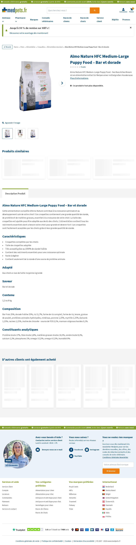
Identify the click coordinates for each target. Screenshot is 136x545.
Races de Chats (42, 512)
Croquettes (41, 47)
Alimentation (30, 47)
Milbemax (72, 494)
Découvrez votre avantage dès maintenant (29, 33)
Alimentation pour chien (45, 490)
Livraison (5, 494)
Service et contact (9, 509)
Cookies (68, 541)
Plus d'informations (79, 78)
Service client (7, 486)
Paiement (5, 501)
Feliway (72, 505)
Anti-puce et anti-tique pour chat (48, 501)
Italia (107, 512)
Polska (108, 516)
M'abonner (111, 471)
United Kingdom (112, 498)
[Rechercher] (94, 10)
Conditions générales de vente (28, 541)
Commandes (7, 498)
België (108, 494)
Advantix (72, 498)
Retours (5, 505)
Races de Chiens (42, 509)
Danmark (109, 505)
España (108, 509)
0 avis (83, 67)
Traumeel (72, 501)
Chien (22, 47)
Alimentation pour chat (44, 494)
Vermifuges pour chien (44, 505)
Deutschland (110, 490)
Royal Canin (73, 486)
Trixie (71, 509)
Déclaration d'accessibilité (84, 541)
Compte (5, 490)
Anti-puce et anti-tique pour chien (48, 498)
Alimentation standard (55, 47)
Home (16, 47)
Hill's (71, 490)
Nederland (110, 486)
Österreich (110, 501)
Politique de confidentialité (52, 541)
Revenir (8, 47)
